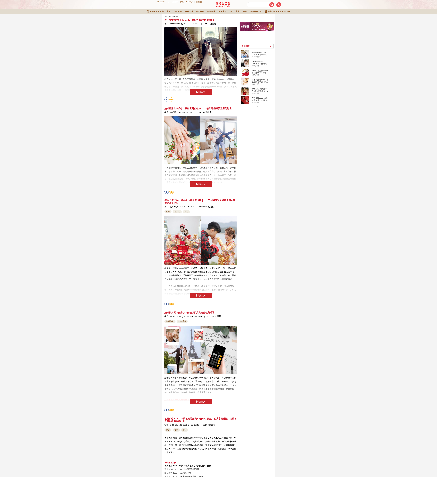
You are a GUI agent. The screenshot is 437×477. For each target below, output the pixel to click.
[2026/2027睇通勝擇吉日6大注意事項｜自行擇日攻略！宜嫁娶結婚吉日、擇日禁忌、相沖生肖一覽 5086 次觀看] (245, 94)
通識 (238, 11)
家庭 (182, 2)
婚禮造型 (189, 11)
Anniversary (173, 2)
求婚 (169, 11)
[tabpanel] (258, 77)
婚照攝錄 (200, 11)
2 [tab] (258, 106)
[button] (257, 46)
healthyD (189, 2)
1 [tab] (254, 106)
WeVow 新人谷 (157, 11)
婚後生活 (222, 11)
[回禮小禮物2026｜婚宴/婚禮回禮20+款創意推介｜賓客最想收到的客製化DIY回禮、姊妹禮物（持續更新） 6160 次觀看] (245, 85)
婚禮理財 (175, 16)
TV (231, 11)
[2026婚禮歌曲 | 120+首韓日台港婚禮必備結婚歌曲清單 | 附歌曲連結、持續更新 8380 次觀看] (245, 67)
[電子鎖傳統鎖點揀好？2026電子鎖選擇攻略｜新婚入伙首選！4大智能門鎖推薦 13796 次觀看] (245, 58)
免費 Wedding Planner (279, 11)
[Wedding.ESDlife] (223, 6)
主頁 (165, 16)
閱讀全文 (200, 92)
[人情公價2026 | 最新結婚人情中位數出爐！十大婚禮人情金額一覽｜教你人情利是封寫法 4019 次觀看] (245, 103)
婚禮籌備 (178, 11)
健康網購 (199, 2)
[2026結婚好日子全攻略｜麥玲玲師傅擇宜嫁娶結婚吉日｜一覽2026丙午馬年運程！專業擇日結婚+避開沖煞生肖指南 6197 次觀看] (245, 76)
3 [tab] (261, 106)
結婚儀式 (211, 11)
